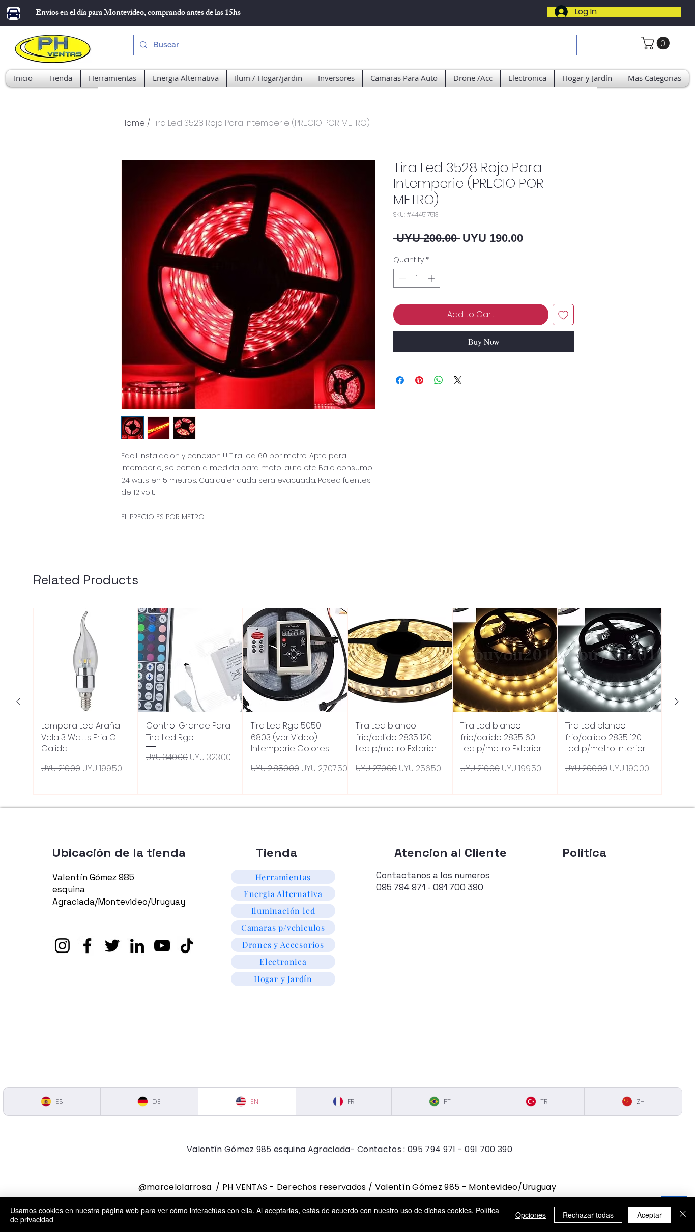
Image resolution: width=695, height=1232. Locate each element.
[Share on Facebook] (400, 380)
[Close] (683, 1215)
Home (133, 123)
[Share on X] (458, 380)
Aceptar (649, 1215)
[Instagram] (62, 946)
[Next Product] (677, 701)
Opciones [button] (530, 1215)
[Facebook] (87, 946)
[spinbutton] (417, 278)
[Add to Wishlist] (563, 314)
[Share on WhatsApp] (438, 380)
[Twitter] (112, 946)
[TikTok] (187, 946)
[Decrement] (401, 278)
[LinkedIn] (137, 946)
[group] (347, 701)
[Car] (13, 13)
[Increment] (432, 278)
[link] (657, 43)
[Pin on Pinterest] (419, 380)
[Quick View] (85, 660)
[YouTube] (162, 946)
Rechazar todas (588, 1215)
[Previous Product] (18, 701)
